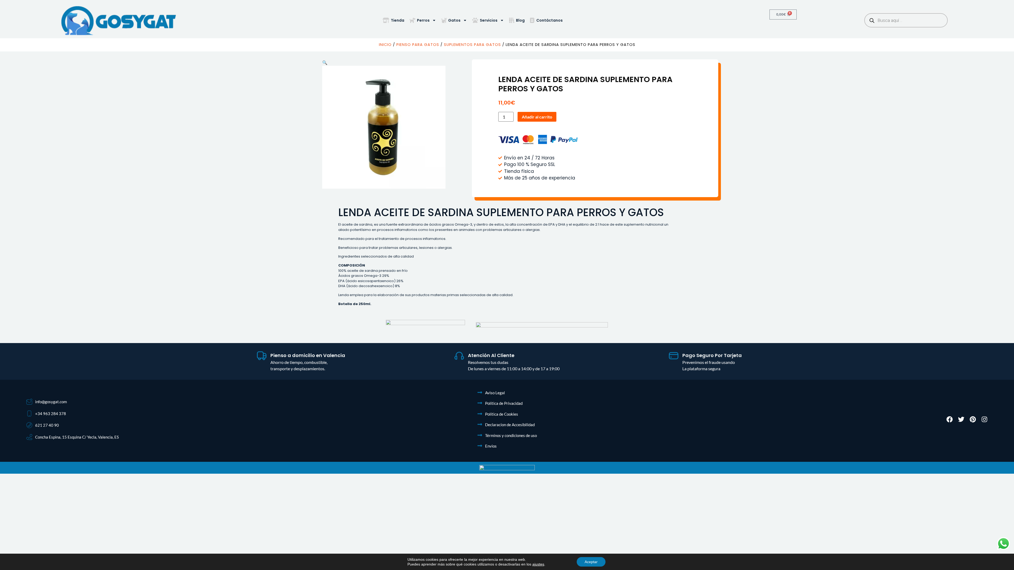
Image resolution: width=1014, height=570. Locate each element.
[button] (324, 62)
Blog (520, 20)
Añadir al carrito (537, 116)
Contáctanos (549, 20)
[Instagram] (984, 419)
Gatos (454, 20)
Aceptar (591, 562)
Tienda (397, 20)
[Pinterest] (973, 419)
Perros (423, 20)
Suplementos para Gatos (472, 44)
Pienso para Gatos (417, 44)
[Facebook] (949, 419)
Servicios (488, 20)
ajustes (538, 564)
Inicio (385, 44)
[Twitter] (961, 419)
